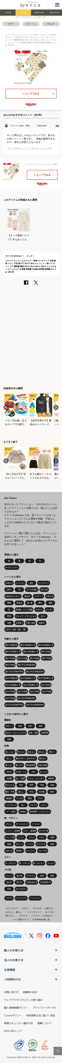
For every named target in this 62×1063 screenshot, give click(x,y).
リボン (42, 837)
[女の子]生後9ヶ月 (30, 685)
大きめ (9, 772)
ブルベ (40, 798)
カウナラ (23, 915)
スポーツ (39, 610)
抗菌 (9, 739)
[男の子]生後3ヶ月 (45, 645)
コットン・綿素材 (12, 831)
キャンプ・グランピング (26, 616)
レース (21, 837)
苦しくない (10, 752)
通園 (50, 603)
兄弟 (42, 876)
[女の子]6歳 (10, 698)
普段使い (19, 851)
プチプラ (33, 805)
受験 (9, 603)
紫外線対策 (30, 765)
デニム (9, 824)
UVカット (9, 726)
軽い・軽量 (20, 778)
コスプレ (9, 898)
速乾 (41, 726)
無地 (9, 844)
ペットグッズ (35, 898)
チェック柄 (10, 837)
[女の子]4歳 (34, 691)
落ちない (43, 758)
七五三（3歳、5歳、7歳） (16, 629)
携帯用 (51, 778)
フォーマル (42, 851)
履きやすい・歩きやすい (26, 758)
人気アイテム (31, 24)
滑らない (21, 752)
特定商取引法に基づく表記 (40, 1015)
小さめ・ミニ (21, 772)
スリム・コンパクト (36, 778)
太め (33, 772)
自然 (52, 844)
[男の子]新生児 (11, 645)
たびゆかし (48, 915)
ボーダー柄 (43, 831)
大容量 (9, 778)
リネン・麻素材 (29, 831)
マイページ (54, 12)
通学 (40, 603)
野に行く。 (11, 915)
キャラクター (21, 889)
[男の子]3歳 (22, 658)
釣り (43, 616)
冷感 (20, 726)
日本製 (42, 792)
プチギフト (30, 876)
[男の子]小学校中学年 (14, 672)
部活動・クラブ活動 (24, 610)
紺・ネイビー (38, 863)
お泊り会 (50, 596)
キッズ (23, 12)
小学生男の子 (45, 882)
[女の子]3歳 (22, 691)
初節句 (42, 623)
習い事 (30, 603)
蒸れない (31, 752)
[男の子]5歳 (46, 658)
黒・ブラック (24, 863)
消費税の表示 (30, 992)
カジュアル (41, 844)
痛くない (19, 765)
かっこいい (30, 851)
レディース (39, 12)
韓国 (52, 792)
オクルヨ (37, 908)
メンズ (8, 12)
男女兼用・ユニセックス (39, 812)
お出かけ (9, 583)
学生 (9, 889)
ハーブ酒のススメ (20, 919)
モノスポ (49, 912)
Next (56, 407)
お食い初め (30, 623)
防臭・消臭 (33, 733)
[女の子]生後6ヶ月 (12, 685)
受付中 (11, 24)
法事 (9, 623)
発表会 (19, 603)
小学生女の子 (31, 882)
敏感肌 (9, 798)
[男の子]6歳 (10, 665)
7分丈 (31, 792)
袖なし (21, 792)
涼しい (9, 758)
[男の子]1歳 (46, 651)
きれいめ (9, 851)
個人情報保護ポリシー (16, 1007)
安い (23, 805)
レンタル (19, 798)
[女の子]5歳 (46, 691)
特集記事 (51, 24)
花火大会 (44, 589)
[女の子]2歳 (10, 691)
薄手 (31, 785)
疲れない (42, 752)
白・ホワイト (11, 863)
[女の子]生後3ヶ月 (45, 678)
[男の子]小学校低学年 (26, 665)
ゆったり (44, 772)
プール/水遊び (32, 589)
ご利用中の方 (12, 979)
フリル (31, 837)
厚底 (30, 798)
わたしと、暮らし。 (15, 912)
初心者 (19, 876)
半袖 (42, 785)
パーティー (38, 596)
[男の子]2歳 (10, 658)
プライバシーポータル (44, 1007)
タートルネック (22, 824)
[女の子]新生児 (11, 678)
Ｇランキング (12, 908)
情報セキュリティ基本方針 (18, 1023)
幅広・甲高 (10, 792)
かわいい (19, 844)
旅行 (31, 583)
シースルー (36, 824)
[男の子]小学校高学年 (35, 672)
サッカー (49, 610)
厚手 (21, 785)
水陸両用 (44, 733)
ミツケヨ (35, 915)
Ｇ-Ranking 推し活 (41, 919)
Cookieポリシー (13, 1015)
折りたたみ (10, 785)
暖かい (52, 752)
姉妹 (52, 876)
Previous (6, 407)
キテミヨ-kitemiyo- (13, 256)
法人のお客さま (13, 960)
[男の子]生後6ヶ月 (12, 651)
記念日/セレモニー (13, 596)
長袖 (52, 785)
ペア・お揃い (11, 812)
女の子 (9, 882)
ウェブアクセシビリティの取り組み (23, 1000)
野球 (9, 616)
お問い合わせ (11, 992)
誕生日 (27, 596)
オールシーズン (11, 567)
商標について (44, 1023)
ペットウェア (21, 898)
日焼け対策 (42, 765)
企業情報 (9, 970)
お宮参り (19, 623)
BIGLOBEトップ (13, 1031)
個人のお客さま (13, 950)
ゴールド (51, 863)
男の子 (19, 882)
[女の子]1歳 (46, 685)
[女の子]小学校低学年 (26, 698)
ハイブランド (11, 805)
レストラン (20, 583)
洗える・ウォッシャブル (15, 733)
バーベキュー (43, 583)
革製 (52, 837)
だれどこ (26, 908)
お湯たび (49, 908)
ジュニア (9, 876)
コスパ (43, 805)
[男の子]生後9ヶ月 (30, 651)
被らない (9, 765)
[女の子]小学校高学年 (35, 705)
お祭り (9, 589)
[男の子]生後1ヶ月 (27, 645)
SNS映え (23, 812)
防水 (30, 726)
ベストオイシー (34, 912)
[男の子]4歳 (34, 658)
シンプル (30, 844)
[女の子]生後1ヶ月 (27, 678)
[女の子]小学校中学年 (14, 705)
